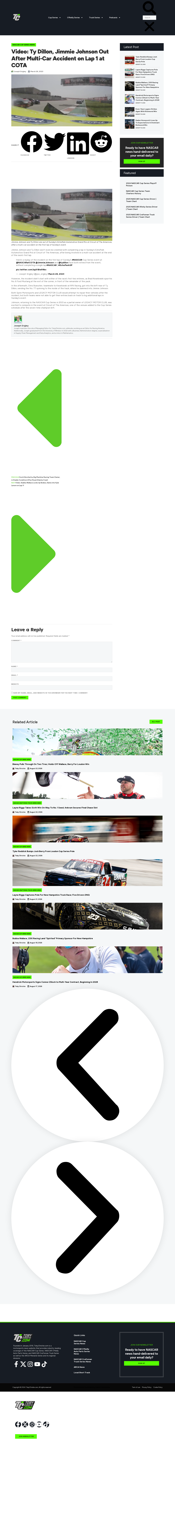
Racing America (22, 1486)
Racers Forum (21, 1508)
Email (14, 675)
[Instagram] (30, 1364)
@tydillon (63, 262)
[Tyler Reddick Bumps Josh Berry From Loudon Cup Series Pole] (130, 60)
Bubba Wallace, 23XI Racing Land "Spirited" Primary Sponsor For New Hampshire (147, 85)
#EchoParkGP (65, 265)
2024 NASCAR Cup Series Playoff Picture (141, 184)
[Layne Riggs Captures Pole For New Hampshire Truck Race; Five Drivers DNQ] (130, 73)
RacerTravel (20, 1503)
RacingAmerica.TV (23, 1492)
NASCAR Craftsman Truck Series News (27, 803)
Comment (16, 640)
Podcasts (113, 17)
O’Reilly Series (73, 17)
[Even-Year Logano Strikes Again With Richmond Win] (130, 112)
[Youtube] (37, 1364)
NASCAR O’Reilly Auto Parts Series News (82, 1351)
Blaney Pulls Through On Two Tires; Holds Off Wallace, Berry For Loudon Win (50, 764)
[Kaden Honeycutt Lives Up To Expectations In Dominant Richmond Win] (130, 124)
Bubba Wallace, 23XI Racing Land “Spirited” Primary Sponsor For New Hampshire (52, 938)
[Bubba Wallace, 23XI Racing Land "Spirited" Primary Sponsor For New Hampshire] (130, 86)
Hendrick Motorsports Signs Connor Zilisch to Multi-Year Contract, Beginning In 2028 (147, 97)
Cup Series (53, 17)
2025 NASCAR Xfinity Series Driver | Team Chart (142, 208)
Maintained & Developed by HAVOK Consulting (92, 1387)
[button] (149, 8)
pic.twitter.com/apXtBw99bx (31, 269)
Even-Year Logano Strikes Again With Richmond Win (146, 110)
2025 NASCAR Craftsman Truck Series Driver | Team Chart (140, 215)
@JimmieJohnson (45, 262)
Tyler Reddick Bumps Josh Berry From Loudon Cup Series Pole (146, 59)
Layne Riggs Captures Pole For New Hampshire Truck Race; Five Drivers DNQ (147, 72)
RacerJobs (20, 1497)
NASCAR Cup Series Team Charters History (138, 192)
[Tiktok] (44, 1364)
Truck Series (94, 17)
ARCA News (79, 1367)
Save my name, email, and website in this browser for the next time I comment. (50, 693)
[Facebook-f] (16, 1364)
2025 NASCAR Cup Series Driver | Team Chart (141, 200)
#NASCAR (77, 260)
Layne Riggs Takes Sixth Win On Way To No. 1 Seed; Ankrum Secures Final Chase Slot (55, 807)
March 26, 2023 (56, 274)
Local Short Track (82, 1372)
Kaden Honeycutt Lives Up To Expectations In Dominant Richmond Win (148, 122)
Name (14, 666)
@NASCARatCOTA (25, 262)
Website (15, 684)
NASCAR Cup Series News (23, 45)
